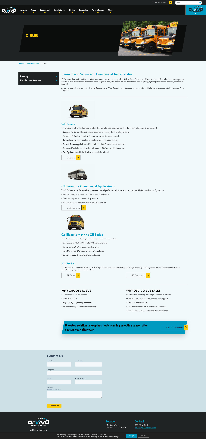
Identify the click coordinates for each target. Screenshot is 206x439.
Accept (131, 436)
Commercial (45, 10)
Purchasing (83, 10)
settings (116, 437)
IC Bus (96, 87)
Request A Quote (160, 2)
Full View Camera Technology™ (93, 144)
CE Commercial (73, 207)
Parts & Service (98, 10)
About (110, 10)
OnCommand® (108, 148)
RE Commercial (138, 275)
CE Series (71, 157)
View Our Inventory (174, 327)
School (33, 10)
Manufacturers (59, 10)
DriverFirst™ (68, 136)
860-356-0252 (141, 425)
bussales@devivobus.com (145, 427)
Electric (72, 10)
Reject (143, 436)
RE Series (71, 275)
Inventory (23, 10)
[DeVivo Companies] (196, 10)
